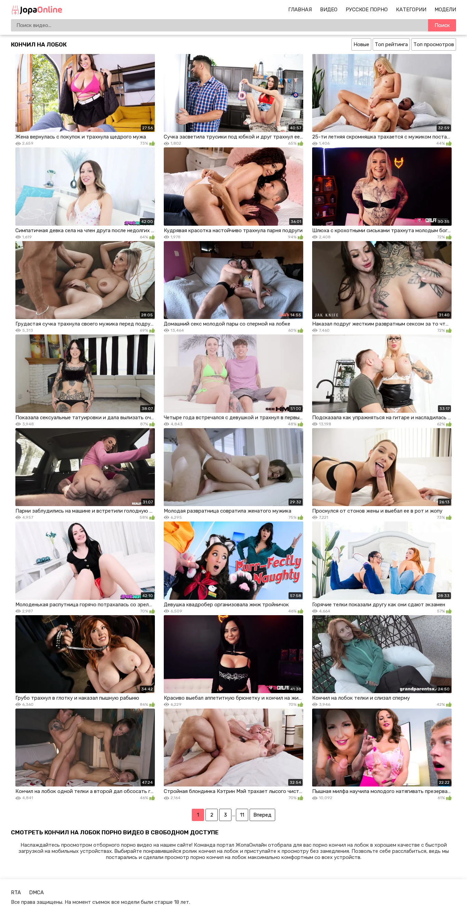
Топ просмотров (433, 44)
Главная (300, 9)
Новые (361, 44)
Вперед (262, 815)
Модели (445, 9)
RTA (16, 892)
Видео (328, 9)
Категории (411, 9)
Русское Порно (367, 9)
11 (242, 815)
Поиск (442, 25)
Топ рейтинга (391, 44)
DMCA (36, 892)
